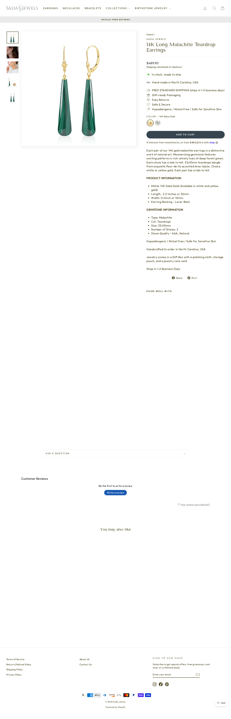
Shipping (151, 66)
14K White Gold (158, 123)
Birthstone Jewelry (151, 8)
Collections (117, 8)
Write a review (115, 492)
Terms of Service (15, 659)
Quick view (32, 613)
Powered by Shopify (115, 707)
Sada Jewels (156, 39)
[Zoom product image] (78, 88)
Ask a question (58, 453)
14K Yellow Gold (150, 123)
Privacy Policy (14, 674)
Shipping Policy (14, 669)
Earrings (50, 8)
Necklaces (71, 8)
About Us (85, 659)
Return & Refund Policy (18, 664)
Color (160, 116)
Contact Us (86, 664)
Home (149, 34)
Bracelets (93, 8)
